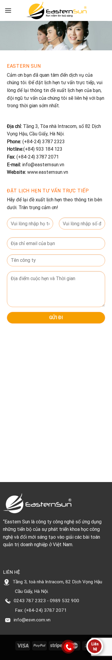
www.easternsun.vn (47, 172)
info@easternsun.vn (43, 164)
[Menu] (8, 10)
